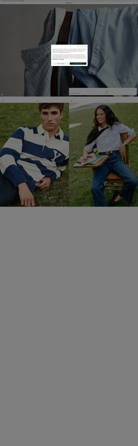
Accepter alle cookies (78, 63)
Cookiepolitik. (61, 59)
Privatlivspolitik (55, 59)
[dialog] (69, 55)
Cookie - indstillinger (60, 63)
